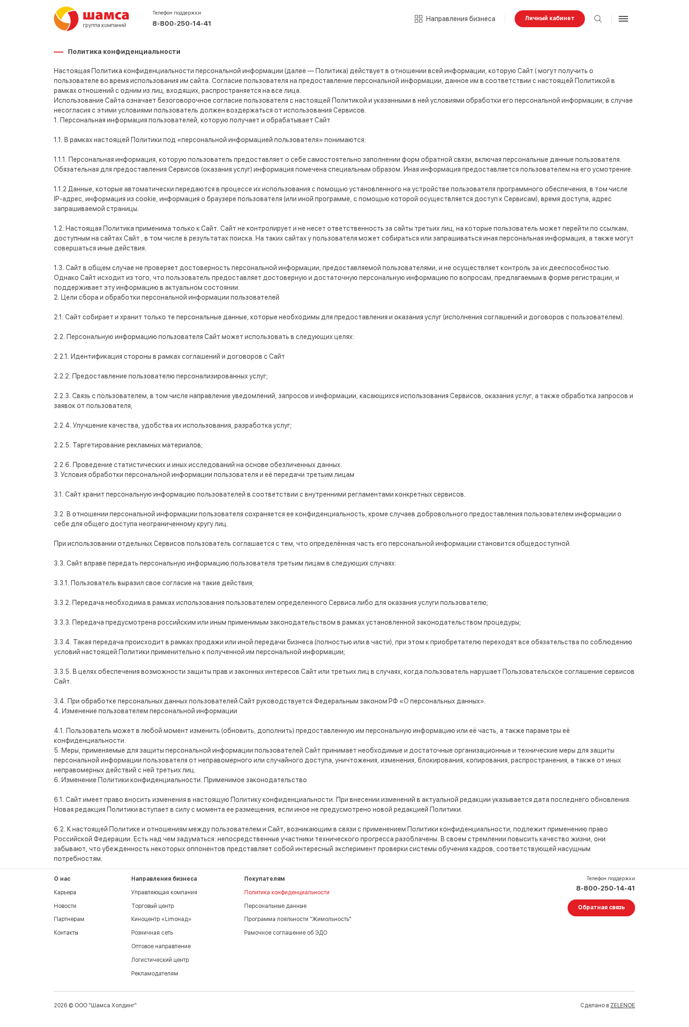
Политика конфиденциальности (287, 892)
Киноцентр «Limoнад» (161, 919)
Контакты (66, 932)
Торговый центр (152, 906)
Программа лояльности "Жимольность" (298, 919)
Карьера (65, 892)
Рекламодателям (154, 973)
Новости (65, 906)
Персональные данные (275, 906)
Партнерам (69, 919)
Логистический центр (160, 960)
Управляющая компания (164, 892)
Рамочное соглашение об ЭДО (285, 932)
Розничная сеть (152, 932)
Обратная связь (601, 907)
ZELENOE (622, 1005)
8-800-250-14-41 (181, 23)
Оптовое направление (161, 946)
